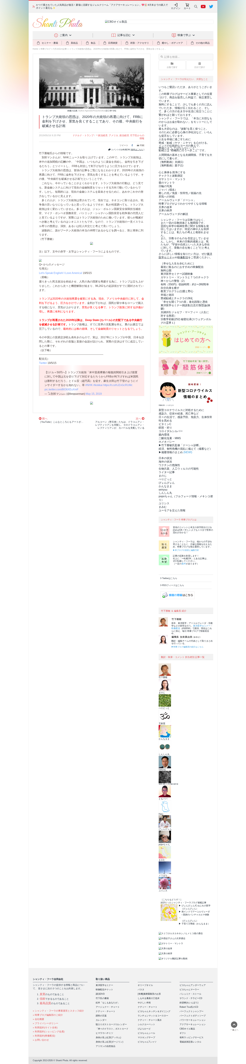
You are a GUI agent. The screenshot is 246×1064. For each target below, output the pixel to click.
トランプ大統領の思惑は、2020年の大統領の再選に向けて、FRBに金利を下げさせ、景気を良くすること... (117, 49)
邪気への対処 (167, 196)
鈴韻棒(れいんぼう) (189, 1002)
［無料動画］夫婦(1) (171, 161)
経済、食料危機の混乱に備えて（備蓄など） (185, 448)
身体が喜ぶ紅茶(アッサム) (108, 1037)
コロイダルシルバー (171, 431)
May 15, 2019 (94, 393)
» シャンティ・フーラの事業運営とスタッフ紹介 (58, 1010)
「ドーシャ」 (177, 200)
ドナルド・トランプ (83, 135)
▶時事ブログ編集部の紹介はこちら (187, 647)
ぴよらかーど (144, 1028)
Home (35, 49)
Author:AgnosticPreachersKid (91, 111)
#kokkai (98, 385)
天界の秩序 (165, 210)
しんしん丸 (165, 492)
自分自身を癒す (170, 287)
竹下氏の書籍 (102, 998)
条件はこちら (137, 149)
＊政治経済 (101, 135)
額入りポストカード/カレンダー (111, 1024)
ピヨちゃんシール (146, 1033)
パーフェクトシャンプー (191, 1011)
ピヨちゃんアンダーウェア (193, 985)
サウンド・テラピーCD (191, 998)
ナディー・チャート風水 (150, 1020)
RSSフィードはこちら (173, 585)
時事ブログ (46, 49)
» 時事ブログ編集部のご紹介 (48, 1015)
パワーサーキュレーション (193, 1020)
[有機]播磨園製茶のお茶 (149, 994)
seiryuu (163, 489)
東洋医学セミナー (202, 626)
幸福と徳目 (167, 294)
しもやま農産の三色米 (148, 998)
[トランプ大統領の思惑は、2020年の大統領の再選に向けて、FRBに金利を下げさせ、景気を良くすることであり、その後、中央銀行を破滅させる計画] (91, 83)
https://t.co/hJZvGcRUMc (118, 385)
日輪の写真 (165, 186)
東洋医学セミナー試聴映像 (177, 273)
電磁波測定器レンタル (190, 1042)
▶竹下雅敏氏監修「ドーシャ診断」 (180, 445)
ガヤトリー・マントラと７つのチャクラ (185, 277)
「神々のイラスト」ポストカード (112, 1028)
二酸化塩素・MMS (170, 438)
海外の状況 (165, 461)
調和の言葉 (101, 1015)
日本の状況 (165, 458)
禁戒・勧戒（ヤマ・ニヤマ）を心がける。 (184, 142)
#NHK (89, 385)
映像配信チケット (104, 989)
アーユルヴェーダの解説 (173, 214)
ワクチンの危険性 (169, 465)
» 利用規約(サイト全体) (45, 1027)
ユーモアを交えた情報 (172, 510)
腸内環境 (164, 434)
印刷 (142, 145)
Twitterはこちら (169, 578)
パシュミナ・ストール (190, 994)
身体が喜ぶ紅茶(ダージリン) (109, 1042)
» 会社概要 (38, 1019)
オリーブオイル (145, 985)
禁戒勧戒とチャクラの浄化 (177, 298)
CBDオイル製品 (187, 1028)
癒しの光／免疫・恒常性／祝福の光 (180, 193)
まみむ (163, 506)
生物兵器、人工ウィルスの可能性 (179, 468)
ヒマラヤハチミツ (104, 1033)
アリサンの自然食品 (105, 1046)
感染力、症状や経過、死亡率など (179, 413)
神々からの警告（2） (173, 280)
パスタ (141, 989)
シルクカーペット (146, 1024)
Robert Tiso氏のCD (189, 1007)
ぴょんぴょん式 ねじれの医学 (196, 905)
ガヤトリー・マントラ (172, 179)
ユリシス (164, 503)
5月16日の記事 (60, 49)
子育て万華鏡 (188, 923)
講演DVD (100, 994)
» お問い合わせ (41, 1040)
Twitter (43, 363)
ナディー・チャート (105, 1011)
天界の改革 (165, 207)
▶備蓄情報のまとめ (171, 452)
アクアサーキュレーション (193, 1024)
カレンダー (101, 1020)
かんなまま (165, 486)
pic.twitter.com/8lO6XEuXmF (61, 389)
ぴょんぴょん (167, 482)
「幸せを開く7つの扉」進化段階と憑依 (184, 301)
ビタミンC (165, 424)
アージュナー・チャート (108, 1007)
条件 (184, 563)
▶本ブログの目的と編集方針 (186, 550)
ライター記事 (167, 472)
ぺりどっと (165, 479)
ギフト (183, 1033)
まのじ (163, 475)
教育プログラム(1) (177, 291)
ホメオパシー (167, 441)
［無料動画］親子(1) (171, 165)
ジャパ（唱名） (168, 189)
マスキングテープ (146, 1037)
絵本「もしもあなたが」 (108, 1002)
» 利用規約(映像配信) (44, 1035)
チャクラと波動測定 (171, 175)
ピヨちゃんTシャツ (147, 1042)
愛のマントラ (167, 182)
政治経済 (124, 135)
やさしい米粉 (144, 1002)
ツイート (123, 145)
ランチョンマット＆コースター (153, 1015)
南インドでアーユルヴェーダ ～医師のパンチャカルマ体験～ (194, 914)
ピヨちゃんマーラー (189, 989)
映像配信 (175, 628)
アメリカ (113, 135)
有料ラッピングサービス (191, 1037)
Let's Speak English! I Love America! (60, 273)
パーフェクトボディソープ (193, 1015)
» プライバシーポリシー (45, 1023)
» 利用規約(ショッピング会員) (49, 1031)
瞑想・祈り (165, 427)
